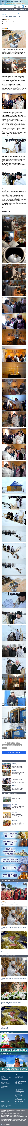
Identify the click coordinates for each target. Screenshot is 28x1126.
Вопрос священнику (20, 1105)
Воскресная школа (18, 1094)
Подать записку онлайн (6, 1103)
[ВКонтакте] (4, 28)
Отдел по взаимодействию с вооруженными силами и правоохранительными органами (20, 1086)
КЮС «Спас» (17, 1096)
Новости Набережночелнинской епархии (6, 1077)
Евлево (13, 742)
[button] (26, 6)
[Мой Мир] (7, 28)
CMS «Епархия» (19, 1113)
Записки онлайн (5, 1101)
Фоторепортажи (4, 1086)
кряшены (18, 742)
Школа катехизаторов (19, 1095)
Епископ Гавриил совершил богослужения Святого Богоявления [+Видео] (18, 773)
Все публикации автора (9, 23)
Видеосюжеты (4, 1087)
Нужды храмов (4, 1106)
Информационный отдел (20, 1099)
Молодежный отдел (19, 1098)
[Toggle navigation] (2, 6)
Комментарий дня (4, 1079)
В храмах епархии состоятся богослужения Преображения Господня (11, 1003)
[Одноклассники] (6, 28)
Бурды (8, 742)
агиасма (4, 747)
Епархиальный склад (19, 1092)
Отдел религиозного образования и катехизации (20, 1079)
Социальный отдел (19, 1077)
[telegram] (23, 6)
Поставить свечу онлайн (6, 1105)
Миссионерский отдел (19, 1091)
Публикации (3, 1080)
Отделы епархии (19, 1074)
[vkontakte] (15, 6)
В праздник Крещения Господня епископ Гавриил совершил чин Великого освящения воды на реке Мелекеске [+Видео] (18, 782)
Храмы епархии (19, 1101)
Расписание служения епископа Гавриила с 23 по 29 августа (13, 928)
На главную (4, 13)
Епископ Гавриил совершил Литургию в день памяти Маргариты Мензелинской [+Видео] (13, 903)
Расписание (18, 1103)
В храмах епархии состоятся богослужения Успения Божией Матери (13, 952)
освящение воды (17, 745)
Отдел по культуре (18, 1083)
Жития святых (4, 1082)
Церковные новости (5, 1084)
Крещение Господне (7, 745)
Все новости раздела (14, 752)
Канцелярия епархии (19, 1076)
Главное (9, 13)
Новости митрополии (5, 1083)
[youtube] (19, 6)
